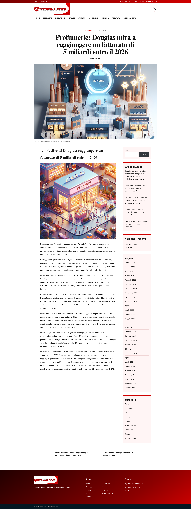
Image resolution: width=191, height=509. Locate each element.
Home (38, 18)
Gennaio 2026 (130, 284)
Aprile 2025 (129, 323)
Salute (72, 18)
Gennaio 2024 (130, 388)
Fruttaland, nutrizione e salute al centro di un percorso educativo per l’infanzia (136, 188)
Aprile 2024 (129, 375)
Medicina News (130, 18)
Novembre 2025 (131, 293)
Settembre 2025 (131, 302)
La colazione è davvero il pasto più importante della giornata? (135, 212)
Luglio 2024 (129, 362)
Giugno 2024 (130, 366)
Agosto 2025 (130, 306)
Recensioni (93, 18)
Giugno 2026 (130, 263)
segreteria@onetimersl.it (133, 484)
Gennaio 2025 (130, 336)
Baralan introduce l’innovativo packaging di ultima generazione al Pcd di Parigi (71, 454)
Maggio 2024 (130, 371)
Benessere (47, 18)
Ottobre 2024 (130, 349)
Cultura (81, 18)
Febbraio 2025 (130, 332)
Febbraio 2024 (130, 384)
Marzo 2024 (129, 379)
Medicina (105, 18)
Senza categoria (131, 438)
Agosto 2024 (130, 358)
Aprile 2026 (129, 271)
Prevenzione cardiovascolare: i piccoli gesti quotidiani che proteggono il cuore (136, 200)
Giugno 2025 (130, 314)
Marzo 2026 (129, 276)
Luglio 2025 (129, 310)
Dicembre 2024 (131, 340)
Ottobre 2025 (130, 297)
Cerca (127, 151)
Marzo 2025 (129, 327)
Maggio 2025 (130, 319)
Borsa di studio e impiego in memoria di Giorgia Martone (117, 454)
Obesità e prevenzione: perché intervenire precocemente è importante (136, 224)
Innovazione (60, 18)
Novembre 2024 (131, 345)
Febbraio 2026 (130, 280)
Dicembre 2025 (131, 288)
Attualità (116, 18)
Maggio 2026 (130, 267)
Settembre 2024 (131, 353)
